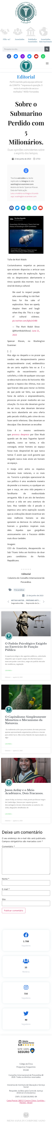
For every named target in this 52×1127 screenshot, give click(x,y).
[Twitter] (29, 56)
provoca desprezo (20, 434)
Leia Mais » (8, 670)
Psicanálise (19, 590)
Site (4, 899)
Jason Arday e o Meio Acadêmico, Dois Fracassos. (24, 791)
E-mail (6, 889)
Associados (19, 39)
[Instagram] (22, 56)
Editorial (26, 77)
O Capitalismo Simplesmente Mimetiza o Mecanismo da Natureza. (25, 720)
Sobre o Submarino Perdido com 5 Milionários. (26, 123)
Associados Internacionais (45, 40)
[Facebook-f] (9, 56)
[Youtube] (36, 56)
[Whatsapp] (43, 56)
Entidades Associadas (32, 40)
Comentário (8, 846)
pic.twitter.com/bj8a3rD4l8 (24, 320)
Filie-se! (6, 39)
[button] (47, 63)
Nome (5, 879)
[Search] (46, 49)
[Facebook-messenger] (16, 56)
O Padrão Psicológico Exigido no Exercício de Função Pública (26, 647)
